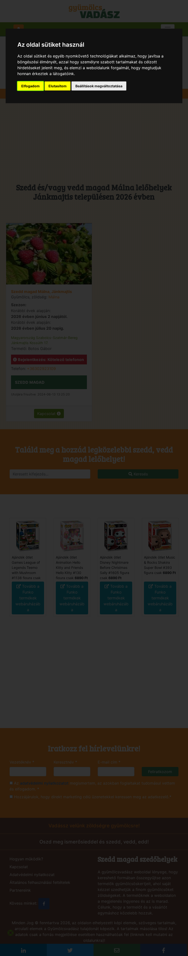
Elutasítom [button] (57, 86)
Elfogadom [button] (30, 86)
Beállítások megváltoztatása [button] (98, 86)
